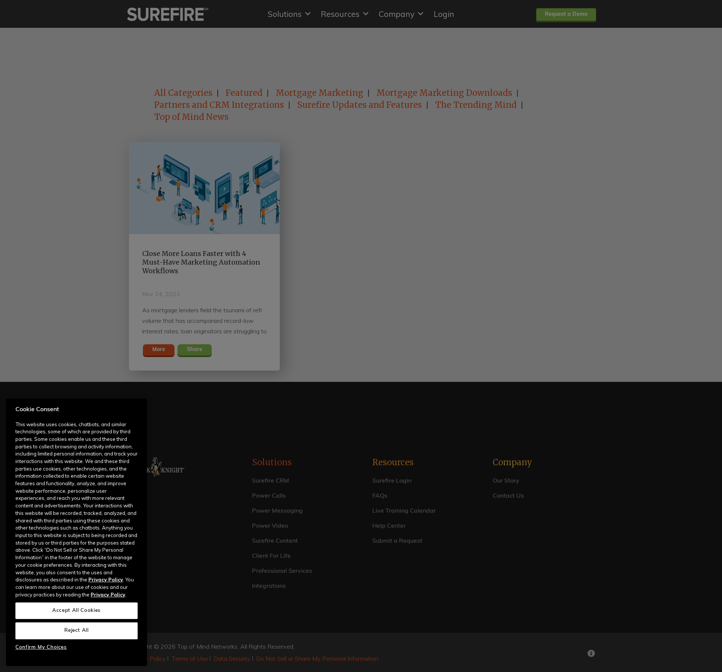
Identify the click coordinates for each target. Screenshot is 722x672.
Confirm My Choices (41, 647)
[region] (76, 532)
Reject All (76, 630)
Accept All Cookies (76, 610)
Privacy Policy (105, 580)
